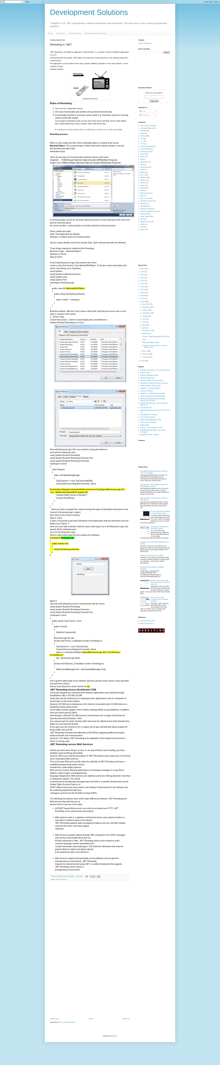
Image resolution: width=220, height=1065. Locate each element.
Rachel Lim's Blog (146, 391)
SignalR (143, 203)
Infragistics (144, 162)
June (144, 322)
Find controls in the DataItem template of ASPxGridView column (154, 485)
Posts (143, 111)
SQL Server (144, 198)
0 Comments (79, 876)
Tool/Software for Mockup (149, 414)
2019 (143, 284)
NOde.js (143, 180)
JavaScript (144, 167)
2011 (143, 301)
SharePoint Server (146, 201)
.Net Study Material (147, 128)
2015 (143, 295)
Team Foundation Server (149, 211)
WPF (142, 219)
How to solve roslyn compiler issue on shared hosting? (159, 599)
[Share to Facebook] (99, 876)
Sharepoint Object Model (150, 342)
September (146, 313)
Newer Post (55, 1019)
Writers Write (144, 425)
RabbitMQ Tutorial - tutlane (149, 434)
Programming (145, 193)
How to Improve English (148, 422)
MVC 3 (142, 175)
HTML (142, 157)
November (146, 307)
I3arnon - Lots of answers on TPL (151, 427)
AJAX (142, 133)
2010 (143, 361)
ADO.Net (143, 131)
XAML (142, 224)
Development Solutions (89, 12)
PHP (142, 190)
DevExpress (144, 152)
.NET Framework (61, 879)
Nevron (143, 183)
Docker (143, 154)
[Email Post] (86, 876)
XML (142, 227)
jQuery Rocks (146, 333)
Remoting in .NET (148, 331)
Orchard (143, 188)
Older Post (126, 1019)
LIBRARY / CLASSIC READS (150, 388)
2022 (143, 275)
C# (141, 139)
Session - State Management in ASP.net (155, 336)
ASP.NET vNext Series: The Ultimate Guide (155, 370)
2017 (143, 289)
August (145, 316)
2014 (143, 298)
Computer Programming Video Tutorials (154, 383)
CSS (142, 144)
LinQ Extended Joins (147, 621)
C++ (141, 141)
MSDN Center (145, 373)
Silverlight (143, 206)
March (144, 351)
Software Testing (146, 209)
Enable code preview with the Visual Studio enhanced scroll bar (160, 582)
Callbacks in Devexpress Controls (152, 555)
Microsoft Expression (147, 378)
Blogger (114, 1036)
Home (50, 33)
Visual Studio (145, 216)
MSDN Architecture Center (149, 375)
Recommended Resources (96, 33)
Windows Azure (145, 222)
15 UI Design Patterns (147, 417)
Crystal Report (145, 149)
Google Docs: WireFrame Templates (152, 393)
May (144, 325)
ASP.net (143, 136)
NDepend (143, 177)
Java (142, 164)
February (145, 354)
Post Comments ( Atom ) (67, 1022)
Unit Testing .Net (146, 407)
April (144, 328)
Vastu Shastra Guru (147, 623)
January (145, 357)
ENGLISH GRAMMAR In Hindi (150, 420)
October (145, 310)
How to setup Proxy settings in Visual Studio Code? (160, 512)
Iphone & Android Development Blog (152, 396)
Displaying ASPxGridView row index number (159, 527)
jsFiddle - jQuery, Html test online (151, 380)
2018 (143, 287)
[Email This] (90, 876)
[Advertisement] (151, 247)
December (146, 304)
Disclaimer (61, 33)
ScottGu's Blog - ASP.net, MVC (150, 386)
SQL (142, 196)
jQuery (142, 229)
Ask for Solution (75, 33)
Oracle (142, 185)
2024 (143, 269)
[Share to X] (96, 876)
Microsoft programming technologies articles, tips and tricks (152, 399)
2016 (143, 293)
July (144, 319)
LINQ (142, 170)
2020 (143, 281)
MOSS (142, 172)
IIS (141, 159)
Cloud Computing (146, 146)
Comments (145, 115)
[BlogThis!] (93, 876)
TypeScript (144, 214)
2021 (143, 278)
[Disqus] (90, 916)
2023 (143, 272)
